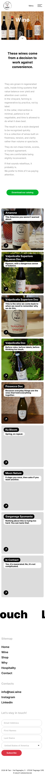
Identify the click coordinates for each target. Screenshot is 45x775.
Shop (4, 657)
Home (5, 647)
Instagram (8, 697)
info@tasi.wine (11, 692)
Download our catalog (22, 192)
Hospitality (8, 668)
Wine (4, 652)
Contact (6, 673)
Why (4, 662)
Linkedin (7, 702)
